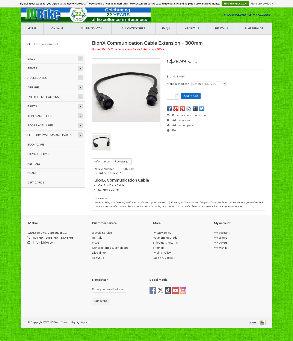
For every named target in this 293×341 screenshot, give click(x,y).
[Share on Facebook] (169, 108)
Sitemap (158, 248)
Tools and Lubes (40, 125)
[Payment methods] (253, 322)
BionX (181, 76)
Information (102, 161)
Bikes (31, 59)
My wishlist (221, 248)
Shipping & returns (165, 242)
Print (175, 130)
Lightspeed (82, 322)
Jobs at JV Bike (163, 258)
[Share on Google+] (175, 108)
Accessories (37, 78)
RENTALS (221, 28)
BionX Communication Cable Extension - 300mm (134, 49)
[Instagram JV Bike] (183, 290)
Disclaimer (99, 253)
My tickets (221, 242)
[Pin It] (182, 108)
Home (32, 28)
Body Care (35, 144)
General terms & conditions (110, 248)
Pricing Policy (162, 253)
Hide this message (235, 3)
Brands (33, 173)
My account (262, 15)
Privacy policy (162, 233)
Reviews (122, 161)
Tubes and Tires (39, 116)
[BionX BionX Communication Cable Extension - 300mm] (126, 93)
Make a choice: (178, 84)
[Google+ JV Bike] (168, 290)
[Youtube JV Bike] (175, 290)
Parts (32, 106)
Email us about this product (190, 115)
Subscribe (101, 301)
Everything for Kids (43, 97)
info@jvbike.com (44, 242)
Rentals (33, 163)
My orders (220, 237)
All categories (133, 28)
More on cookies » (262, 3)
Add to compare (182, 125)
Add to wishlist (182, 120)
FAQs (166, 28)
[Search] (29, 44)
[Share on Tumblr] (195, 108)
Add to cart (190, 96)
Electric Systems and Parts (49, 135)
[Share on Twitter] (201, 108)
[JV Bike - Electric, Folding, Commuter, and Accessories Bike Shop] (112, 15)
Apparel (33, 87)
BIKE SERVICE (254, 28)
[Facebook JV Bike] (153, 290)
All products (91, 28)
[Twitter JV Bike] (160, 290)
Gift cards (35, 182)
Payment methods (165, 237)
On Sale (57, 28)
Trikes (32, 68)
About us (192, 28)
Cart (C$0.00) (236, 15)
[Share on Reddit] (188, 108)
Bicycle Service (39, 154)
